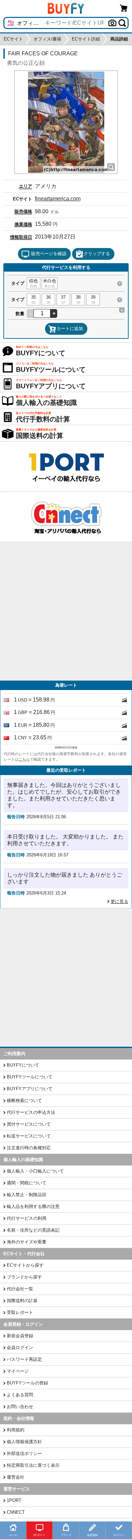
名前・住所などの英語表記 (33, 1230)
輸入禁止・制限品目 (26, 1194)
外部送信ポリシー (24, 1453)
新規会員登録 (20, 1335)
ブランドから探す (24, 1277)
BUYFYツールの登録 (27, 1382)
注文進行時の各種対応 (29, 1147)
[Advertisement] (66, 611)
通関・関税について (26, 1182)
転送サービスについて (29, 1135)
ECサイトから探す (25, 1265)
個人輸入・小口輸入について (35, 1171)
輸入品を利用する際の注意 (33, 1206)
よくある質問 (20, 1394)
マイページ (18, 1371)
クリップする (97, 253)
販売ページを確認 (48, 253)
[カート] (124, 7)
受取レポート (20, 1312)
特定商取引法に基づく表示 (33, 1465)
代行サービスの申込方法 (31, 1112)
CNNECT (16, 1512)
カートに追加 (70, 328)
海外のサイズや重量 (26, 1241)
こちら (24, 759)
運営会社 (15, 1477)
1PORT (14, 1500)
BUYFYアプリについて (29, 1088)
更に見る (119, 901)
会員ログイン (20, 1347)
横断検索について (24, 1100)
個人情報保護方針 (24, 1441)
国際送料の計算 (22, 1300)
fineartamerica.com (58, 198)
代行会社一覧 (20, 1288)
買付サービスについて (29, 1124)
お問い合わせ (20, 1406)
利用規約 (15, 1429)
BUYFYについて (23, 1065)
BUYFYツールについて (29, 1076)
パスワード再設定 (24, 1359)
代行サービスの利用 (26, 1218)
